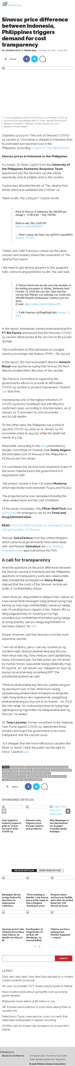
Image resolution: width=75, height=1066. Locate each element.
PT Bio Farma (10, 773)
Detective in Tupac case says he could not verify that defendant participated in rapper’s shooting (35, 1018)
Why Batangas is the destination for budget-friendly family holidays (59, 826)
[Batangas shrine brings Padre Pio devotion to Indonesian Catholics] (13, 884)
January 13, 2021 (25, 237)
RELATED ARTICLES (24, 870)
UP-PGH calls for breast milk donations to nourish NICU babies (36, 1027)
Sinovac (24, 773)
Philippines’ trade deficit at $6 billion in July (28, 1001)
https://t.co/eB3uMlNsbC (29, 226)
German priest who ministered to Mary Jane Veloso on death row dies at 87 (13, 935)
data (44, 446)
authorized (9, 513)
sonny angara (57, 776)
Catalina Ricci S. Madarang (20, 50)
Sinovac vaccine (37, 776)
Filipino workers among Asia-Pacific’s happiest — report (60, 933)
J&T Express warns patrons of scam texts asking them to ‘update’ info (36, 1008)
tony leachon (33, 779)
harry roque (10, 770)
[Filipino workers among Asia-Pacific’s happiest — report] (62, 918)
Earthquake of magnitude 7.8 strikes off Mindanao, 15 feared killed (34, 935)
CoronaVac (17, 767)
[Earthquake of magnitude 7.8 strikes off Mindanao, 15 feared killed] (37, 918)
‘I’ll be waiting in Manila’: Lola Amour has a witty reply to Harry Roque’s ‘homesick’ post (37, 900)
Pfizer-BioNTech (61, 770)
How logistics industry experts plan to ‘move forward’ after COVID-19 (11, 826)
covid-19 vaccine (36, 767)
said (4, 391)
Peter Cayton (41, 770)
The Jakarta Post (12, 779)
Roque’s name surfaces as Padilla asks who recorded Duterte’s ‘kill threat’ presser (62, 900)
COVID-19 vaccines (57, 767)
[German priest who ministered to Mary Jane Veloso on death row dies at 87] (13, 918)
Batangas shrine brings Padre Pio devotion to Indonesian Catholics (11, 900)
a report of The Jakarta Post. (50, 148)
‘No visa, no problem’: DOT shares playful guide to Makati (37, 986)
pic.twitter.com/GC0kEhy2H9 (44, 304)
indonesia (26, 770)
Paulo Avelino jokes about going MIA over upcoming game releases (34, 993)
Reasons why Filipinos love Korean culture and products (34, 824)
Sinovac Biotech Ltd (14, 776)
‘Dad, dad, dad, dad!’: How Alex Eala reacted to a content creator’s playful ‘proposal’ (37, 978)
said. (34, 626)
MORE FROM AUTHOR (50, 870)
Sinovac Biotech (41, 773)
